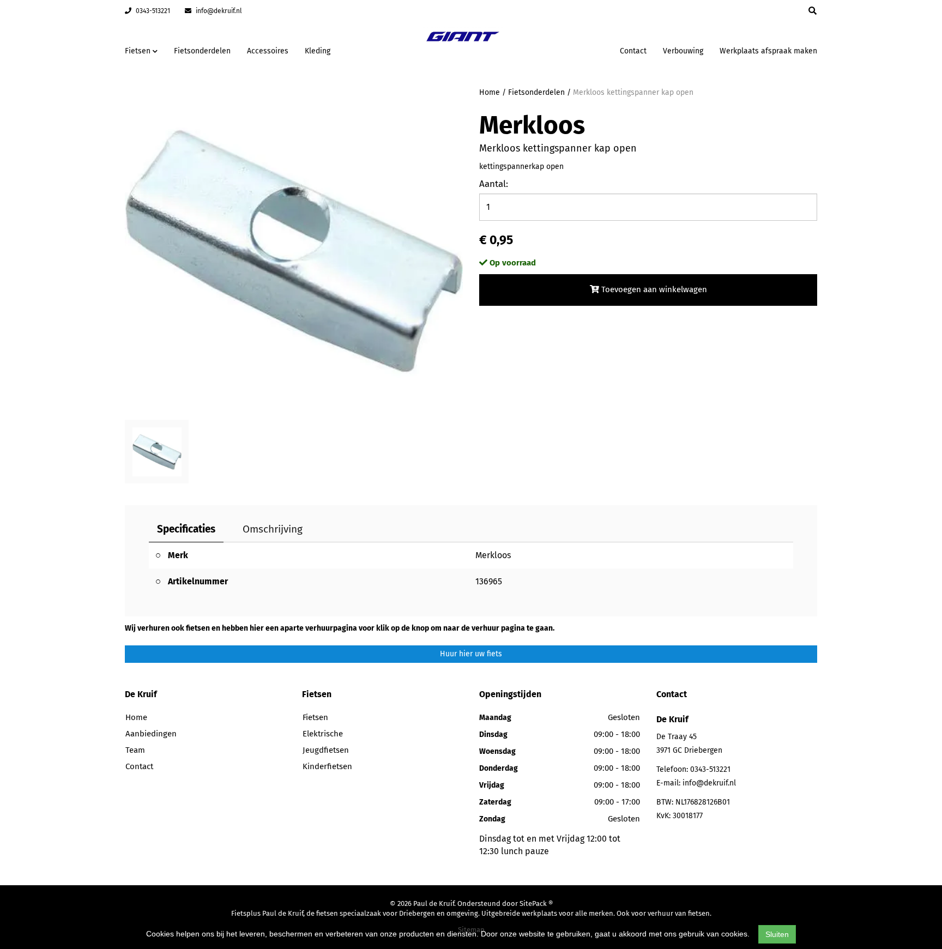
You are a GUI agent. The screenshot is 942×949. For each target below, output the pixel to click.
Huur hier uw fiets (471, 653)
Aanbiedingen (577, 49)
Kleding (317, 51)
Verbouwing (683, 51)
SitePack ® (536, 903)
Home (489, 92)
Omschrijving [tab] (273, 529)
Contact (633, 51)
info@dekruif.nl (218, 11)
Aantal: (493, 184)
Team (135, 750)
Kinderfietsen (327, 766)
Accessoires (267, 51)
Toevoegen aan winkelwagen (653, 289)
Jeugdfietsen (326, 750)
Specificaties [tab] (186, 529)
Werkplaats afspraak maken (768, 51)
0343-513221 (152, 11)
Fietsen (315, 717)
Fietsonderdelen (202, 51)
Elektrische (323, 734)
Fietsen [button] (139, 51)
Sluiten (777, 934)
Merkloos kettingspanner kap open (633, 92)
